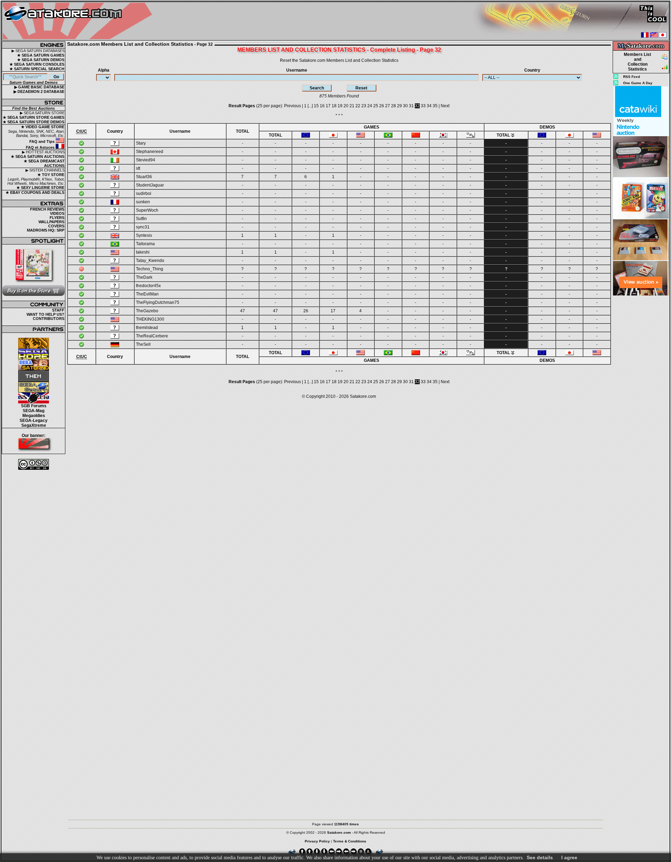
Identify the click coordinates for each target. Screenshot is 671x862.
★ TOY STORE (50, 175)
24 (369, 105)
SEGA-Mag (33, 410)
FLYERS (57, 218)
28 (393, 105)
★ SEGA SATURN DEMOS (40, 60)
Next (445, 105)
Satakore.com (363, 396)
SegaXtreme (33, 425)
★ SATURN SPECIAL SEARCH (36, 69)
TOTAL (242, 131)
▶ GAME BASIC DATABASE (39, 87)
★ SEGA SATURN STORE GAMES (33, 117)
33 (423, 105)
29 (399, 105)
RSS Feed (631, 77)
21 (351, 105)
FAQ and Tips (42, 141)
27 (387, 105)
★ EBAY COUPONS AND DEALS (35, 192)
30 (405, 105)
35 (435, 105)
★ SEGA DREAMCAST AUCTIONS (44, 163)
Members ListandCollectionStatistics (637, 62)
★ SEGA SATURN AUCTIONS (37, 156)
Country (532, 70)
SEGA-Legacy (34, 420)
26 (381, 105)
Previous (292, 105)
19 (340, 105)
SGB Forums (33, 405)
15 (316, 105)
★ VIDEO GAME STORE (42, 127)
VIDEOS (57, 213)
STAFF (58, 310)
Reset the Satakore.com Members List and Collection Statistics (339, 60)
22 (357, 105)
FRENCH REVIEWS (47, 209)
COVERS (56, 226)
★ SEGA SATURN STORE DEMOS (33, 122)
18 (334, 105)
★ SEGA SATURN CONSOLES (36, 64)
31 (411, 105)
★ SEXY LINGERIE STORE (40, 187)
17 (328, 105)
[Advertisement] (641, 400)
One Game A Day (637, 83)
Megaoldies (33, 415)
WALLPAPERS (51, 222)
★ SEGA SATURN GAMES (40, 55)
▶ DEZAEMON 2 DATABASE (39, 91)
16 (322, 105)
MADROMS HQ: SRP (45, 230)
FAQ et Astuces (41, 147)
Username (296, 70)
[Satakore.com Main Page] (79, 21)
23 (363, 105)
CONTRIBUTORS (48, 318)
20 (346, 105)
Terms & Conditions (349, 841)
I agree (569, 857)
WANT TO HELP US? (45, 314)
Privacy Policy (317, 841)
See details (540, 857)
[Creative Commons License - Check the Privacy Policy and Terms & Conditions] (33, 464)
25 (375, 105)
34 (429, 105)
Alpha (103, 70)
